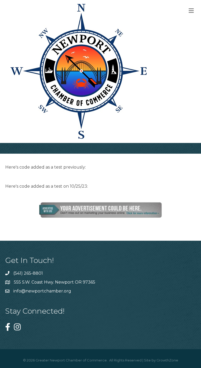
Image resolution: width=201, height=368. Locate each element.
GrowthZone (167, 360)
